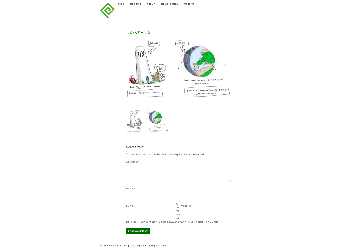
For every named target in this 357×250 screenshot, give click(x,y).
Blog (121, 4)
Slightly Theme (159, 245)
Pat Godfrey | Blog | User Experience (128, 245)
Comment (132, 162)
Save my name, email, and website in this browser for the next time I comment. (172, 214)
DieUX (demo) (169, 4)
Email (131, 206)
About (151, 4)
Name (130, 188)
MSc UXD (135, 4)
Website (189, 4)
